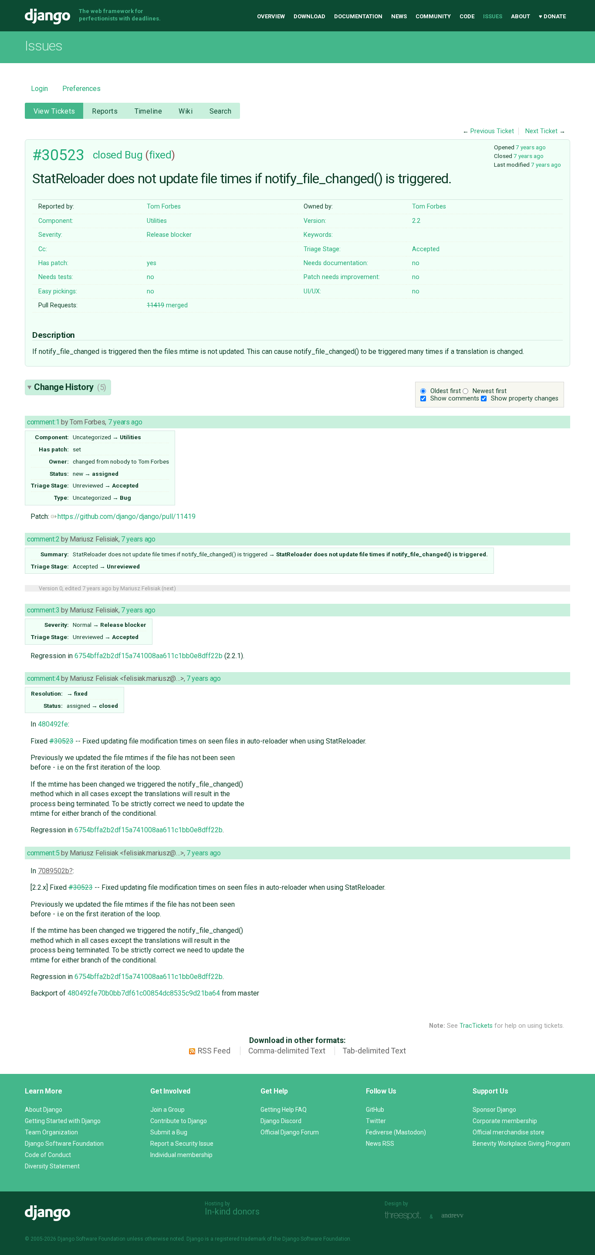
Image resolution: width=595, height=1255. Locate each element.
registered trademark (240, 1239)
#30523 (58, 155)
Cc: (42, 249)
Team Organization (51, 1132)
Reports (105, 111)
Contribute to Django (178, 1120)
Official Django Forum (289, 1132)
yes (151, 263)
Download (309, 16)
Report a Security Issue (181, 1143)
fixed (160, 155)
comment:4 (43, 678)
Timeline (148, 111)
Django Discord (280, 1120)
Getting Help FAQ (283, 1109)
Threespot (405, 1215)
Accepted (425, 249)
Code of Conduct (48, 1154)
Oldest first (445, 391)
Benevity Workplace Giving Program (521, 1143)
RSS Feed (214, 1050)
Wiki (186, 111)
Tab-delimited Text (374, 1050)
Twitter (376, 1120)
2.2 (416, 221)
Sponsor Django (494, 1109)
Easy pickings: (57, 291)
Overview (271, 16)
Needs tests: (55, 277)
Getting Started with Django (63, 1120)
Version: (315, 221)
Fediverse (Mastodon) (396, 1132)
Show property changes (524, 398)
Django (47, 16)
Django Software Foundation (64, 1143)
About (520, 16)
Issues (492, 16)
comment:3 (43, 610)
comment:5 (43, 853)
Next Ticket (541, 131)
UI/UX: (312, 291)
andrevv (462, 1215)
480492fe (53, 724)
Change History (70, 387)
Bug (134, 155)
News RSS (380, 1143)
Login (39, 88)
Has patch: (53, 263)
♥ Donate (552, 16)
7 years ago (531, 147)
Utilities (157, 221)
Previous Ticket (492, 131)
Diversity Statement (52, 1166)
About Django (43, 1109)
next (168, 588)
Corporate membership (505, 1120)
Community (433, 16)
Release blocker (169, 235)
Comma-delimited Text (286, 1050)
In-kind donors (232, 1211)
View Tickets (54, 111)
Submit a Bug (168, 1132)
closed (107, 155)
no (415, 263)
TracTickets (476, 1026)
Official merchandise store (508, 1132)
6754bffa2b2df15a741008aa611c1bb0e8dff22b (148, 656)
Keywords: (318, 235)
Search (221, 111)
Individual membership (181, 1154)
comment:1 (43, 422)
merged (167, 305)
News (399, 16)
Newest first (490, 391)
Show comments (454, 398)
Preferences (81, 88)
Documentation (358, 16)
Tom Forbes (164, 206)
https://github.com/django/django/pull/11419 (126, 516)
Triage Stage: (322, 249)
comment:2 (43, 539)
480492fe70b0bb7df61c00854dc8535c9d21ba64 (144, 993)
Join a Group (167, 1109)
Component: (55, 221)
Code (467, 16)
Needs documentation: (336, 263)
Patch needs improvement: (342, 277)
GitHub (375, 1109)
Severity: (50, 235)
